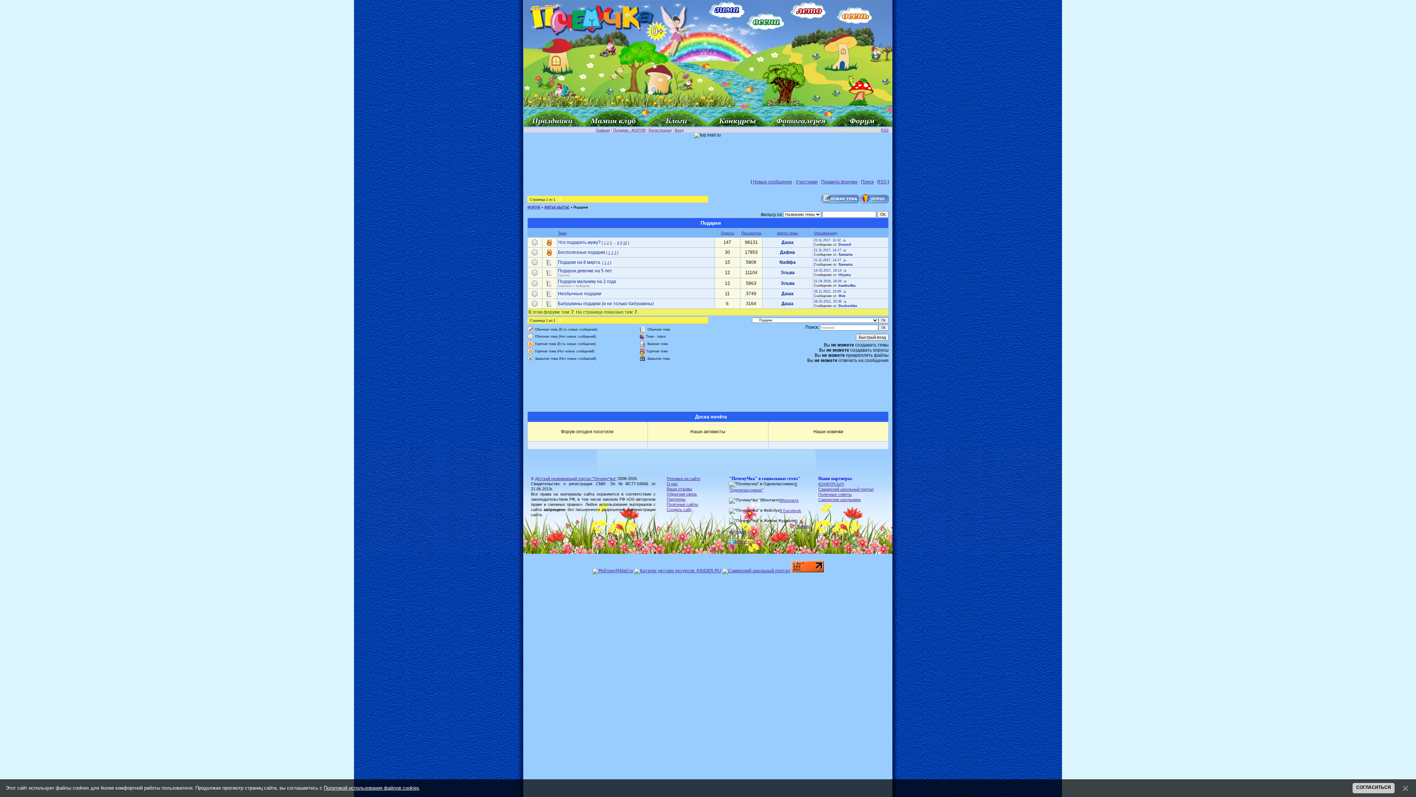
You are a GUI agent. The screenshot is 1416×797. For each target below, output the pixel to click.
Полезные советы (835, 494)
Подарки (580, 207)
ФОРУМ (533, 207)
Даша (787, 242)
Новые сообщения (772, 181)
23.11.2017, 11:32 (827, 240)
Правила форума (839, 181)
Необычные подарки (579, 293)
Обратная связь (682, 494)
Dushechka (848, 306)
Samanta (846, 254)
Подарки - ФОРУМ (629, 130)
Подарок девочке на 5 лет (585, 270)
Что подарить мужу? (579, 242)
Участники (807, 181)
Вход (679, 130)
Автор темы (787, 233)
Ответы (727, 233)
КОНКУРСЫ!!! (831, 484)
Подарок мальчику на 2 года (587, 281)
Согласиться (1373, 787)
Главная (603, 130)
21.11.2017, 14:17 (827, 250)
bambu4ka (847, 285)
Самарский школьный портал (846, 489)
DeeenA (845, 244)
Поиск (867, 181)
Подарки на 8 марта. (579, 262)
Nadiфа (788, 262)
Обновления (825, 233)
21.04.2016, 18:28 (827, 281)
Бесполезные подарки (581, 252)
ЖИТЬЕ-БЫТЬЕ (556, 207)
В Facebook (790, 510)
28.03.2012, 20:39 (827, 301)
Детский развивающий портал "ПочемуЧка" (576, 478)
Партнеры (676, 499)
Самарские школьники (839, 499)
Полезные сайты (682, 504)
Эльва (788, 272)
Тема (562, 233)
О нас (672, 484)
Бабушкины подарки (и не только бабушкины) (606, 303)
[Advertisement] (708, 155)
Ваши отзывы (679, 489)
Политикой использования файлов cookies (371, 788)
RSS (885, 130)
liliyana (845, 275)
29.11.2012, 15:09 (827, 291)
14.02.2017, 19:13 (827, 270)
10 (625, 243)
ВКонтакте (789, 500)
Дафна (787, 252)
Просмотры (751, 233)
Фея (842, 296)
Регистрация (660, 130)
